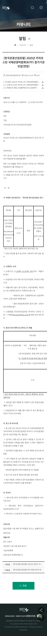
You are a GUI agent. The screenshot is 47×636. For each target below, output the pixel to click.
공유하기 (41, 610)
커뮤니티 (23, 45)
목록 (25, 585)
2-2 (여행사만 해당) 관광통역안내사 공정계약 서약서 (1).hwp (21, 88)
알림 (31, 45)
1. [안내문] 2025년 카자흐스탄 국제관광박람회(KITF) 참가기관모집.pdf (21, 82)
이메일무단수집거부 (21, 616)
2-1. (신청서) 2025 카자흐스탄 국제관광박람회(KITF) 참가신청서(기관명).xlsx (21, 85)
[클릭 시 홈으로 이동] (15, 45)
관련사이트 (31, 616)
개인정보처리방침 (9, 616)
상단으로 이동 (41, 618)
